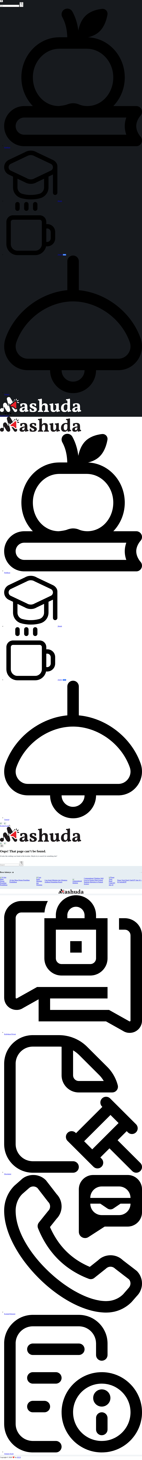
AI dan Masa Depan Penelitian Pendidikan (19, 881)
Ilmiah (60, 626)
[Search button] (21, 863)
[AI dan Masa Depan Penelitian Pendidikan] (3, 881)
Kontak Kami (4, 826)
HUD (19, 1457)
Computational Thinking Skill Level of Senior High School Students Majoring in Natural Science (93, 881)
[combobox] (9, 865)
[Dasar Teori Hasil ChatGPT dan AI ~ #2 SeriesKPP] (112, 881)
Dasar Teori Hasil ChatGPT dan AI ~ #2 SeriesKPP (129, 881)
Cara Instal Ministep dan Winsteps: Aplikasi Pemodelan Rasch (56, 881)
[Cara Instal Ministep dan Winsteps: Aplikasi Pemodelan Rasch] (39, 881)
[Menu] (2, 846)
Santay (62, 680)
